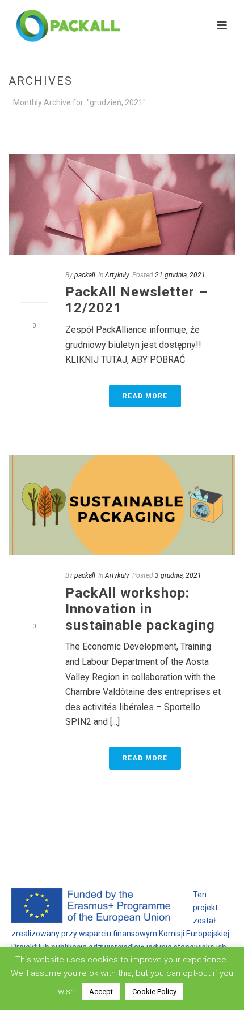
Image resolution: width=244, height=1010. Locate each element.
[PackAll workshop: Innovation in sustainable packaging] (122, 505)
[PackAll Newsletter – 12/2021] (122, 204)
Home (68, 132)
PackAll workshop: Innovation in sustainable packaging (140, 609)
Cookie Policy (154, 991)
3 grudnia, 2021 (178, 575)
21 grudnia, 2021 (180, 275)
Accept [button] (101, 991)
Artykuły (117, 275)
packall (84, 275)
